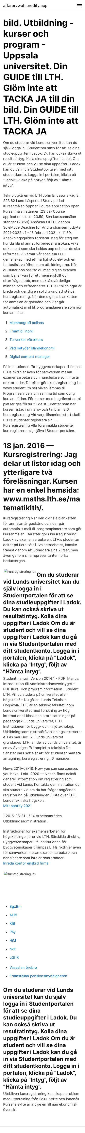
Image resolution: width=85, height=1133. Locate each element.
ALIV (13, 915)
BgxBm (15, 906)
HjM (12, 940)
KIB (12, 923)
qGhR (14, 957)
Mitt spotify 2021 (17, 806)
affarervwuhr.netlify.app (25, 6)
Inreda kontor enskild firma (25, 863)
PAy (12, 932)
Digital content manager (29, 357)
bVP (12, 949)
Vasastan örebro (23, 967)
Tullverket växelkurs (26, 340)
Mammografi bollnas (26, 323)
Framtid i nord (21, 331)
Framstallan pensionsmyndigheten (38, 976)
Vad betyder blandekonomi (32, 348)
